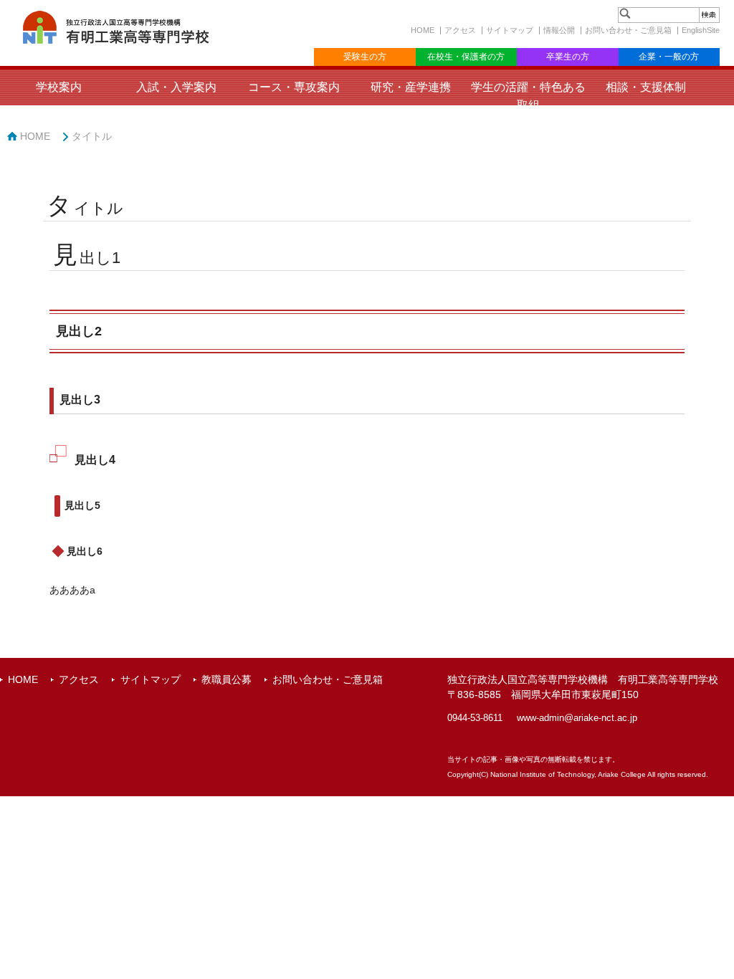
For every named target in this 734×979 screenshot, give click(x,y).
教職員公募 (226, 679)
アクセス (460, 30)
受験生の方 (364, 57)
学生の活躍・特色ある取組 (528, 96)
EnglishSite (701, 30)
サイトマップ (509, 30)
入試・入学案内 (176, 87)
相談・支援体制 (646, 87)
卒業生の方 (567, 57)
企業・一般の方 (669, 57)
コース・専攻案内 (294, 87)
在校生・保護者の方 (466, 57)
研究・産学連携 (411, 87)
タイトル (92, 136)
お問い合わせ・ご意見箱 (628, 30)
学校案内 (59, 87)
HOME (422, 30)
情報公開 (559, 30)
